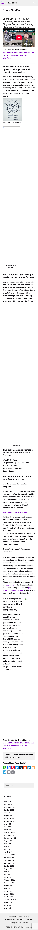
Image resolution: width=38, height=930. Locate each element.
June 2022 (7, 846)
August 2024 (8, 816)
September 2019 (10, 900)
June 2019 (7, 908)
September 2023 (10, 821)
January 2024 (9, 818)
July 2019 (7, 905)
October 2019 (9, 897)
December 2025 (9, 807)
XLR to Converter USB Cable (15, 512)
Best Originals (10, 920)
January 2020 (9, 894)
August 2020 (8, 886)
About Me (20, 920)
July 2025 (7, 813)
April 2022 (8, 849)
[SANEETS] (4, 3)
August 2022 (8, 841)
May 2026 (7, 802)
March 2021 (8, 877)
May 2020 (7, 888)
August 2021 (8, 869)
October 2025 (9, 810)
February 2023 (9, 832)
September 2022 (10, 838)
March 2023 (8, 830)
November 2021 (9, 863)
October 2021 (9, 866)
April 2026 (8, 804)
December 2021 (9, 860)
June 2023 (7, 824)
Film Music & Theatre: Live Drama (19, 917)
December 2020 (9, 883)
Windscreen (14, 55)
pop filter (10, 585)
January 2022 (9, 858)
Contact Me (29, 920)
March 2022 (8, 852)
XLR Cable (18, 52)
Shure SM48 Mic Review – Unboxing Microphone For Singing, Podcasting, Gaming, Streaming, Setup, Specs (18, 23)
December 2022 (9, 835)
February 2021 (9, 880)
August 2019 (8, 902)
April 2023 (8, 827)
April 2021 (8, 874)
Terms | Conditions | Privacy (19, 923)
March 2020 (8, 891)
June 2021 (7, 872)
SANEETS (12, 3)
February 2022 (9, 855)
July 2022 (7, 844)
